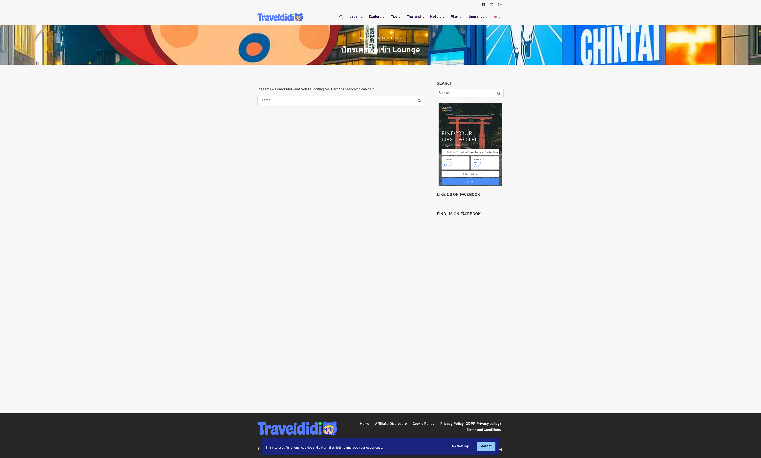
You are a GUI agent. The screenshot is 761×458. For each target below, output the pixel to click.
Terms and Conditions (484, 430)
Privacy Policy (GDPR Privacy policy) (470, 424)
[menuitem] (497, 17)
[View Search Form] (341, 17)
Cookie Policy (423, 424)
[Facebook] (483, 4)
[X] (491, 4)
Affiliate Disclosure (391, 424)
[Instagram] (499, 4)
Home (364, 424)
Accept (486, 446)
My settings (460, 446)
